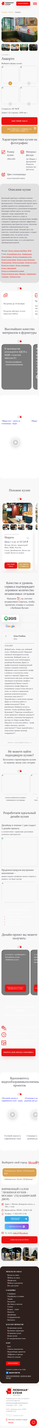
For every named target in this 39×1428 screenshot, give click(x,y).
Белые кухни (12, 1336)
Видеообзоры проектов (16, 1352)
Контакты (11, 1320)
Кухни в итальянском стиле (22, 257)
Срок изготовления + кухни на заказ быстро (18, 1377)
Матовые (22, 274)
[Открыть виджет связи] (33, 1422)
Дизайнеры (11, 1315)
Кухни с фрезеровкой (9, 268)
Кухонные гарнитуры (15, 1331)
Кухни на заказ (13, 1275)
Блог (9, 1346)
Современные (31, 274)
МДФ (29, 251)
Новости (10, 1312)
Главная (4, 12)
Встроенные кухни (14, 1328)
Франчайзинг (23, 3)
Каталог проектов (14, 1324)
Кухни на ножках (18, 262)
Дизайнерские (27, 254)
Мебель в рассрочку (15, 1283)
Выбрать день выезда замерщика (18, 1052)
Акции (10, 1299)
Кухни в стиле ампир (9, 260)
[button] (34, 29)
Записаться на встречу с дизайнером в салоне (15, 988)
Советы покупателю (15, 1349)
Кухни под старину (8, 265)
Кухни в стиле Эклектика (25, 260)
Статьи (10, 1307)
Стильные (5, 277)
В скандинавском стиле (16, 1338)
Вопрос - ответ (13, 1309)
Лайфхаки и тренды (15, 1354)
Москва (32, 1162)
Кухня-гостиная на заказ (10, 274)
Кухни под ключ (30, 262)
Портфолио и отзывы (15, 1296)
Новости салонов (14, 1357)
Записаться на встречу (19, 1240)
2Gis (15, 639)
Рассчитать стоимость (19, 130)
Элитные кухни (14, 277)
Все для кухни (12, 1286)
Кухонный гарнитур (12, 534)
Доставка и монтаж (14, 1304)
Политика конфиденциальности (17, 1403)
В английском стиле (14, 254)
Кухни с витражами (22, 265)
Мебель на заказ (13, 1278)
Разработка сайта (18, 1415)
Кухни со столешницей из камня (13, 271)
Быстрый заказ (19, 121)
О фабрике (11, 1294)
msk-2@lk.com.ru (20, 1233)
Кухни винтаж (6, 262)
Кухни (11, 12)
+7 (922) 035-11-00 (19, 1214)
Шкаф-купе (11, 1280)
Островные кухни (14, 1333)
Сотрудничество (13, 1317)
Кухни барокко (7, 257)
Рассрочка (11, 1302)
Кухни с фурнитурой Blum (17, 251)
